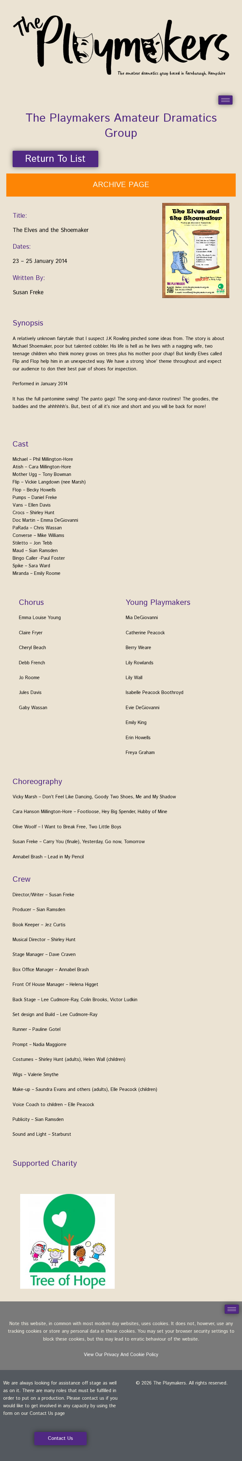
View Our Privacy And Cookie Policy (121, 1354)
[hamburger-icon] (225, 100)
